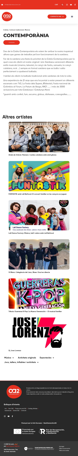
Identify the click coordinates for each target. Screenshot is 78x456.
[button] (62, 4)
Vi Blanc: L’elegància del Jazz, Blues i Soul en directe (29, 272)
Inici (6, 408)
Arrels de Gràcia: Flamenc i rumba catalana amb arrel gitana (32, 155)
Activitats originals (27, 358)
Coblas (6, 30)
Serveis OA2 (16, 410)
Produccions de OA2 (20, 408)
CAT (56, 4)
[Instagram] (5, 416)
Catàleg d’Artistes (32, 408)
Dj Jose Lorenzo (15, 350)
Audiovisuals (8, 410)
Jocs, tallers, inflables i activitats (20, 362)
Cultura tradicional (16, 30)
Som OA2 (10, 408)
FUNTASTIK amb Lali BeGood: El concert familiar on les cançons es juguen (38, 194)
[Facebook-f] (12, 416)
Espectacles (45, 358)
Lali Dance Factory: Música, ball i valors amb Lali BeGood (31, 233)
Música (27, 30)
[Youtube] (8, 416)
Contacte (23, 410)
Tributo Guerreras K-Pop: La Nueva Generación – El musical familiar (35, 311)
